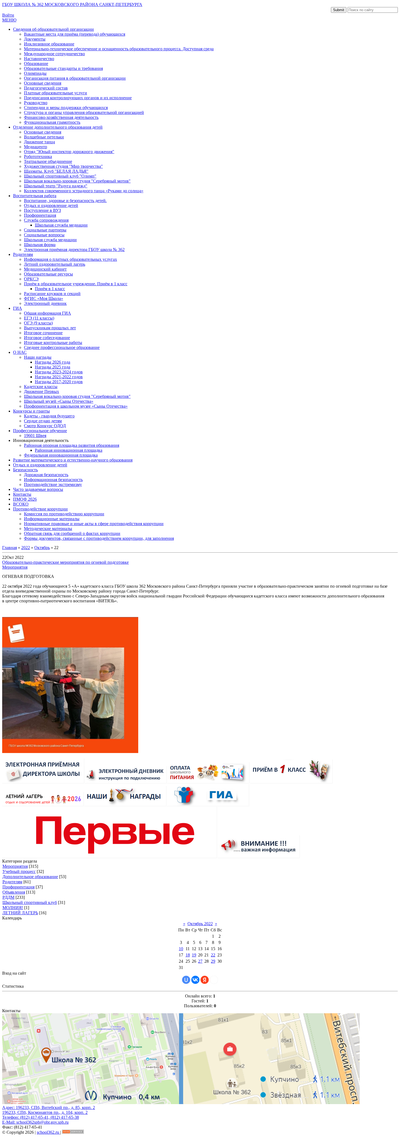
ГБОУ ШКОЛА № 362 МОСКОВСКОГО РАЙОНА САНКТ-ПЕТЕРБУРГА (72, 4)
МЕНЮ (9, 20)
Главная (9, 547)
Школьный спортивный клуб (29, 902)
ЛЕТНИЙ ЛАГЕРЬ (20, 912)
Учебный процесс (19, 871)
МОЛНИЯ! (12, 907)
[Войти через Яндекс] (205, 980)
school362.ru (48, 1132)
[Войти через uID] (186, 980)
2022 (25, 547)
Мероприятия (14, 567)
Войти (8, 15)
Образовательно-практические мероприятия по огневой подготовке (65, 562)
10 (181, 948)
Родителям (12, 881)
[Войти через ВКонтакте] (195, 980)
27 (200, 961)
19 (194, 955)
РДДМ (8, 897)
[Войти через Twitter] (214, 980)
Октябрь (42, 547)
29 (213, 961)
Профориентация (18, 887)
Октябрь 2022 (200, 923)
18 (188, 955)
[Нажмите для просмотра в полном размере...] (70, 751)
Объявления (13, 892)
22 (213, 955)
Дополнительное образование (30, 876)
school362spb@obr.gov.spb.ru (42, 1122)
